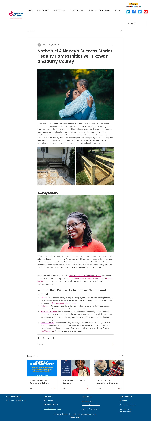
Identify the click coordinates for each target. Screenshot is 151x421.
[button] (133, 5)
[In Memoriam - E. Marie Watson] (75, 368)
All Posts (30, 31)
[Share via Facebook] (38, 338)
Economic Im (11, 400)
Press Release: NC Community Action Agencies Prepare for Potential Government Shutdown (40, 381)
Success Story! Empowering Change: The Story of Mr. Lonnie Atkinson (107, 381)
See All (121, 356)
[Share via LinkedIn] (49, 338)
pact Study (21, 400)
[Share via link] (54, 338)
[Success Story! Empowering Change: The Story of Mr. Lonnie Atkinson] (109, 368)
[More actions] (112, 45)
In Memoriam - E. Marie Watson (74, 381)
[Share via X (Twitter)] (43, 338)
